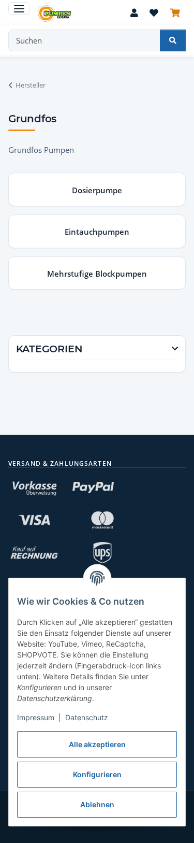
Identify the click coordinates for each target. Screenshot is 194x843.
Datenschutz (86, 717)
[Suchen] (173, 40)
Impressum (35, 717)
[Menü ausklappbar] (18, 8)
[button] (134, 14)
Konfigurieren (97, 774)
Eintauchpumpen (97, 231)
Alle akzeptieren (97, 744)
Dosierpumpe (97, 190)
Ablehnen (97, 804)
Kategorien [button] (49, 349)
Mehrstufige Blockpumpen (97, 273)
